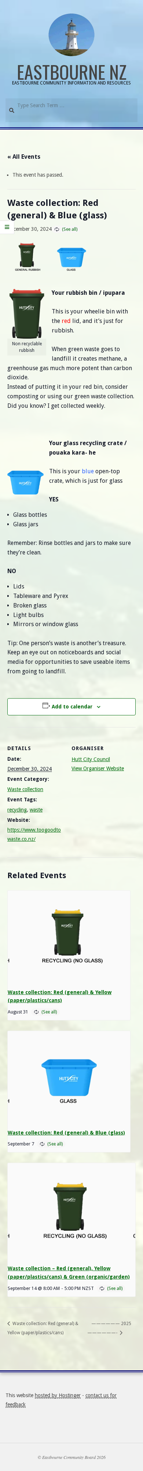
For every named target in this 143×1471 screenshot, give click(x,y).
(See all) (69, 229)
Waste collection (25, 789)
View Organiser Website (98, 768)
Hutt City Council (91, 759)
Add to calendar (72, 707)
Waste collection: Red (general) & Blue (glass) (66, 1133)
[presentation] (69, 936)
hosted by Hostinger (58, 1395)
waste (36, 810)
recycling (17, 810)
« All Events (23, 156)
